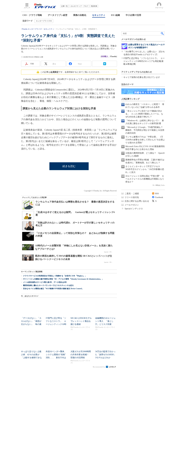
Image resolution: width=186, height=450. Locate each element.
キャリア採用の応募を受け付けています (141, 77)
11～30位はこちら (158, 185)
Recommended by (99, 367)
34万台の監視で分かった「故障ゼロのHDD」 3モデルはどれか (106, 354)
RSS (157, 193)
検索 (162, 33)
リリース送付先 (132, 197)
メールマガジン (132, 205)
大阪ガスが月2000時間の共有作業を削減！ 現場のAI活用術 (80, 354)
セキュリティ (98, 15)
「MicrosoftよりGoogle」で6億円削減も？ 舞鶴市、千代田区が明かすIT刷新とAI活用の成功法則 (145, 130)
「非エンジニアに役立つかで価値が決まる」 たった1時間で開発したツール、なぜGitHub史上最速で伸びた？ (144, 114)
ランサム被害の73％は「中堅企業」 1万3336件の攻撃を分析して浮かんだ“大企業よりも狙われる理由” (145, 140)
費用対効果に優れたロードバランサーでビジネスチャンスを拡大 (48, 285)
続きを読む (69, 166)
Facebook (159, 197)
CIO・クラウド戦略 (32, 15)
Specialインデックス (134, 209)
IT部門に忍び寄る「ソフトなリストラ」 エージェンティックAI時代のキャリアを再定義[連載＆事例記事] (143, 61)
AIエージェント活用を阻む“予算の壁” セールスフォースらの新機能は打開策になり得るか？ (144, 179)
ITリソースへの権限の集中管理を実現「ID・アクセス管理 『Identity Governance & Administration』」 (63, 279)
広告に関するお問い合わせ (137, 201)
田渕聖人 (104, 56)
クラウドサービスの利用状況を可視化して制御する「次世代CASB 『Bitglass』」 (54, 276)
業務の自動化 (79, 15)
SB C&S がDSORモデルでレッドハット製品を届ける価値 (81, 321)
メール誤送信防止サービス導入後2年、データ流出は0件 (45, 282)
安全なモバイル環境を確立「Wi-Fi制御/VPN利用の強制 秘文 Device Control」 (53, 289)
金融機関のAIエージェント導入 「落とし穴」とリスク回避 (105, 321)
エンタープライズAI (44, 21)
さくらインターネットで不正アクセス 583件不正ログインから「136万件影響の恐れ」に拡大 (144, 169)
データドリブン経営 (57, 15)
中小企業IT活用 (133, 15)
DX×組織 (115, 15)
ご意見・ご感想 (132, 193)
